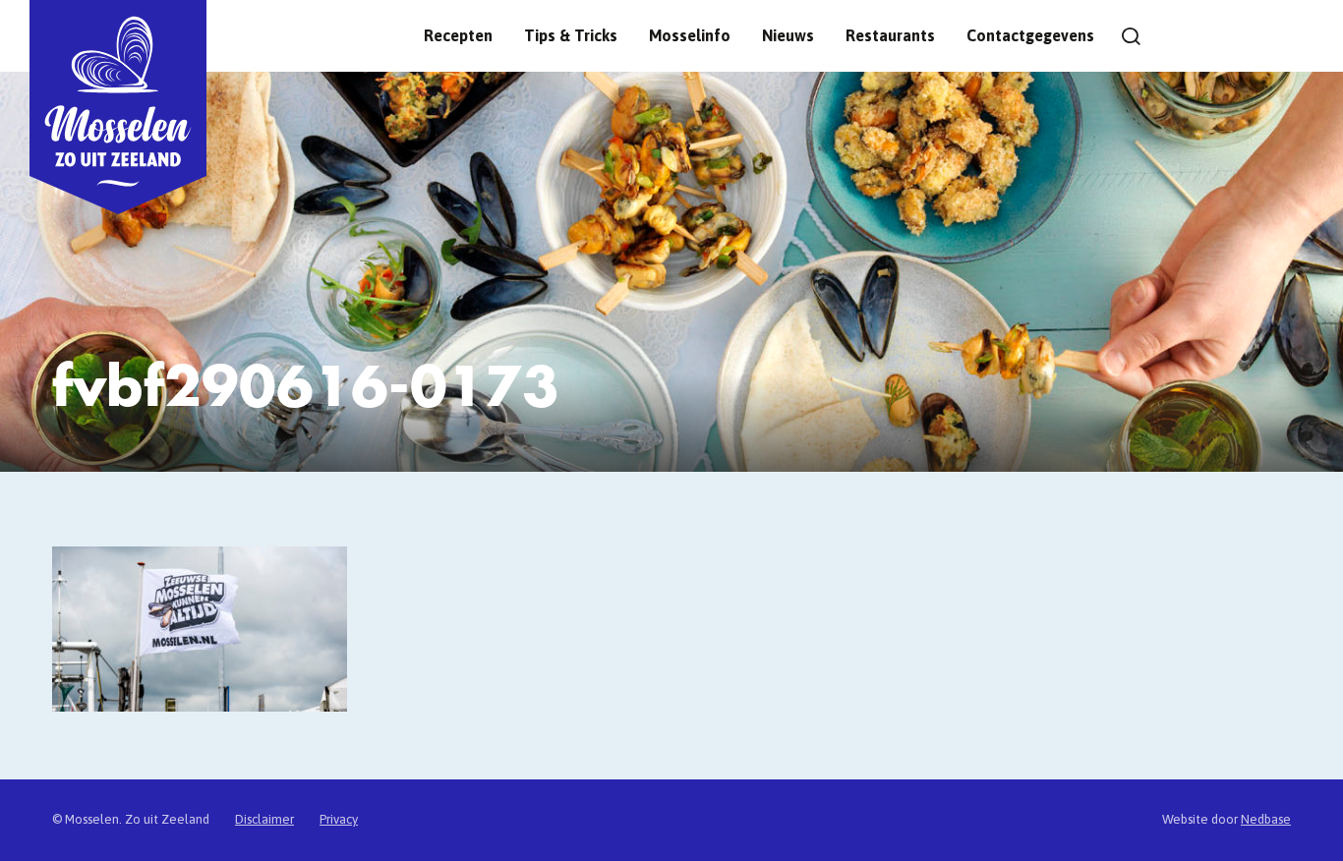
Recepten (458, 35)
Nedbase (1266, 819)
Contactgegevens (1030, 35)
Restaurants (890, 35)
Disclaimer (264, 819)
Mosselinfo (689, 35)
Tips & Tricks (570, 35)
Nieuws (788, 35)
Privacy (339, 819)
